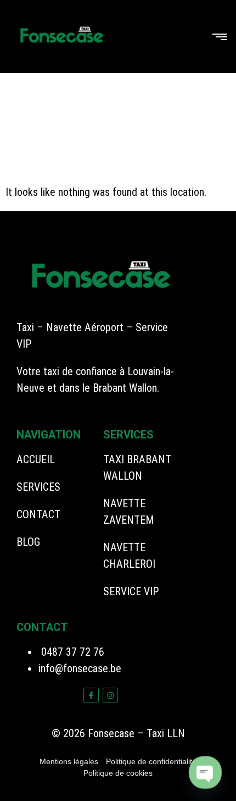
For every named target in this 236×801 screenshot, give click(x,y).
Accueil (35, 459)
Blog (28, 541)
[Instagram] (110, 695)
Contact (38, 514)
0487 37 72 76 (71, 652)
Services (38, 486)
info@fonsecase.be (79, 668)
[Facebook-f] (91, 695)
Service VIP (131, 591)
